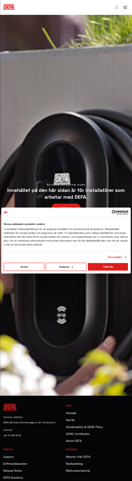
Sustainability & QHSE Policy (84, 427)
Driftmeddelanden (15, 464)
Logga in (116, 7)
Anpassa (64, 266)
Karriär (70, 420)
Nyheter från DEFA (78, 457)
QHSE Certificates (78, 434)
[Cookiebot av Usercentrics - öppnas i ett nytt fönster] (114, 212)
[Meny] (125, 7)
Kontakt (71, 413)
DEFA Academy (13, 477)
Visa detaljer (115, 257)
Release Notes (12, 470)
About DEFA (74, 441)
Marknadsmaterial (78, 470)
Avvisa (24, 266)
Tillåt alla (108, 266)
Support (8, 457)
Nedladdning (74, 464)
